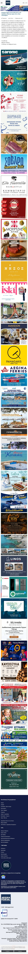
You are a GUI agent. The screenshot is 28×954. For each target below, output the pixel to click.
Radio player (3, 850)
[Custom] (26, 3)
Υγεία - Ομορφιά (4, 810)
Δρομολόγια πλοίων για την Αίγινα (7, 820)
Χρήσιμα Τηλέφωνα (4, 830)
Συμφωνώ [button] (7, 951)
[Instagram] (25, 3)
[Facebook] (23, 3)
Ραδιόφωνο (3, 848)
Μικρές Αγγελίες (4, 822)
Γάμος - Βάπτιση (4, 817)
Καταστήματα (3, 808)
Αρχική (2, 802)
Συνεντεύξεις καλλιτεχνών (6, 857)
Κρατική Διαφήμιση (4, 842)
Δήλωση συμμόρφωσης (5, 840)
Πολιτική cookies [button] (22, 947)
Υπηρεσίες (3, 812)
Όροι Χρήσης (3, 834)
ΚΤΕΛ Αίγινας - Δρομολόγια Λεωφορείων (8, 824)
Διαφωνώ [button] (20, 951)
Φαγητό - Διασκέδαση (5, 814)
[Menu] (1, 2)
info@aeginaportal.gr (22, 926)
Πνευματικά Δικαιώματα (5, 836)
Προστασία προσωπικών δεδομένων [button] (8, 948)
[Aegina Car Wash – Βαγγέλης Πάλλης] (14, 8)
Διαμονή (2, 804)
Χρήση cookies (3, 832)
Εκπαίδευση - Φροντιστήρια (6, 806)
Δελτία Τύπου (10, 18)
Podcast (2, 852)
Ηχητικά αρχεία (4, 854)
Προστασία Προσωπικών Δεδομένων (8, 838)
